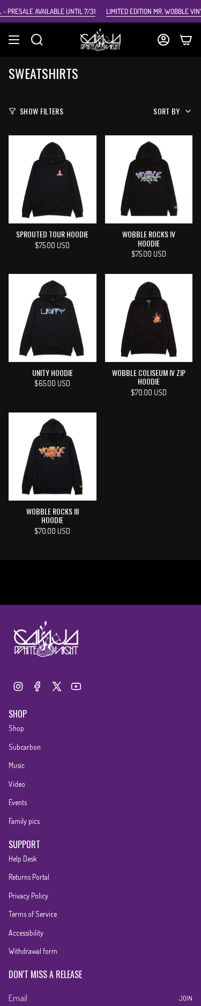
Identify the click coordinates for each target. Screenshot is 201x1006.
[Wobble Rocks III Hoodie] (52, 456)
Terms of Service (33, 913)
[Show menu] (14, 39)
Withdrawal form (33, 951)
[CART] (186, 39)
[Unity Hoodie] (52, 318)
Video (17, 783)
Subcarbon (25, 746)
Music (17, 765)
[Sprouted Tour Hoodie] (52, 179)
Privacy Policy (28, 895)
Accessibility (26, 932)
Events (18, 802)
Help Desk (23, 858)
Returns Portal (29, 876)
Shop (16, 728)
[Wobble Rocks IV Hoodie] (149, 179)
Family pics (24, 821)
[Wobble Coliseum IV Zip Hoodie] (149, 318)
